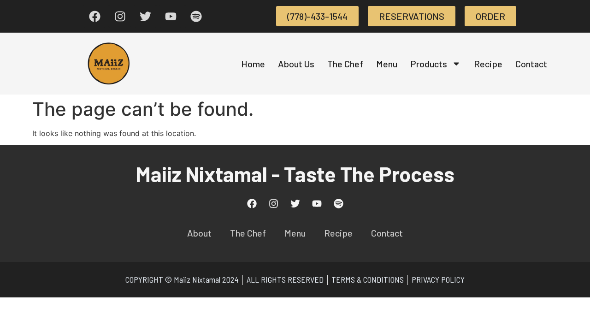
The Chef (345, 63)
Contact (531, 63)
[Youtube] (170, 16)
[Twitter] (145, 16)
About (199, 232)
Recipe (488, 63)
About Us (296, 63)
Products (428, 63)
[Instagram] (119, 16)
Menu (386, 63)
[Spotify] (195, 16)
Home (253, 63)
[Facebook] (94, 16)
